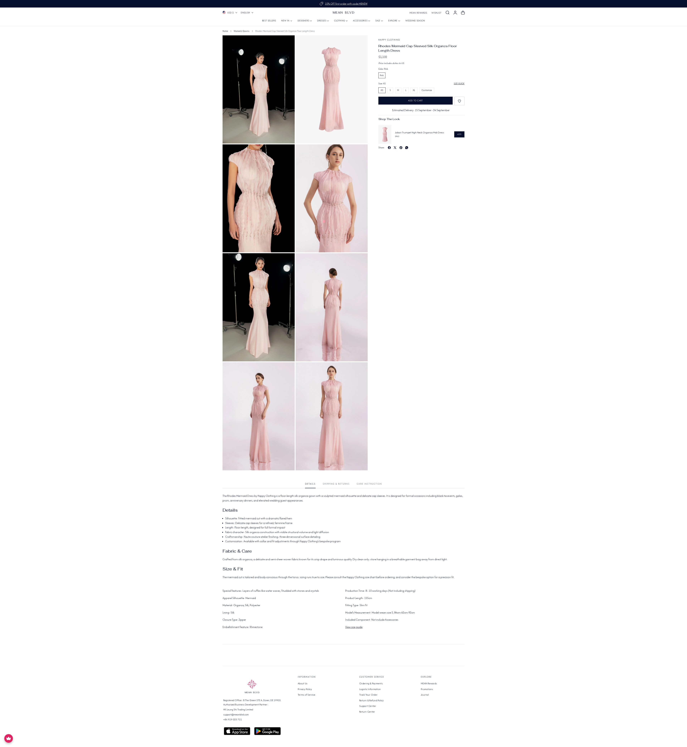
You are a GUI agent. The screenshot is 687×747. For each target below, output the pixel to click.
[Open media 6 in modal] (361, 260)
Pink (382, 75)
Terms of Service (306, 694)
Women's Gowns (241, 31)
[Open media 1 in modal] (361, 42)
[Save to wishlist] (459, 101)
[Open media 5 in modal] (288, 260)
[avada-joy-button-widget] (8, 738)
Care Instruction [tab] (369, 484)
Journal (425, 694)
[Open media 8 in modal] (361, 369)
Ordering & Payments (371, 683)
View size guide (353, 627)
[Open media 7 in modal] (288, 369)
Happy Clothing (389, 39)
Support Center (367, 706)
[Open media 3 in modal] (361, 151)
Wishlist (437, 12)
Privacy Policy (305, 689)
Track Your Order (368, 694)
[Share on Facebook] (389, 147)
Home (225, 31)
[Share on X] (395, 147)
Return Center (367, 711)
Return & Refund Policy (371, 700)
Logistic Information (370, 689)
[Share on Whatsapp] (406, 147)
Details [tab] (310, 484)
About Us (302, 683)
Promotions (427, 689)
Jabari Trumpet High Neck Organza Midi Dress (419, 132)
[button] (447, 12)
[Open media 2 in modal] (288, 151)
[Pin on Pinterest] (401, 147)
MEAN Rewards (418, 12)
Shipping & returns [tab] (336, 484)
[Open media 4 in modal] (288, 42)
